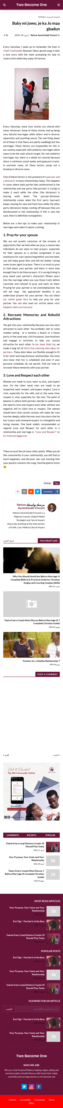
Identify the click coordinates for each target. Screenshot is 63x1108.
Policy (31, 1103)
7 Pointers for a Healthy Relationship (41, 661)
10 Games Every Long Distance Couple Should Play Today (25, 845)
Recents (31, 835)
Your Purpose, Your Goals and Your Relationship (26, 859)
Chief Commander (21, 50)
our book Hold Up (45, 344)
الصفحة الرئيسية (53, 17)
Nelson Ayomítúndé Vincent (31, 506)
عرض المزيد (8, 540)
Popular (50, 835)
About (51, 1099)
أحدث (55, 755)
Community (39, 1099)
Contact (12, 1099)
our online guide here (15, 299)
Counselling (25, 1099)
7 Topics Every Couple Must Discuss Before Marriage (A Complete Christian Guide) (32, 622)
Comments (13, 835)
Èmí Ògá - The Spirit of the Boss (29, 921)
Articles (41, 17)
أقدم (7, 755)
